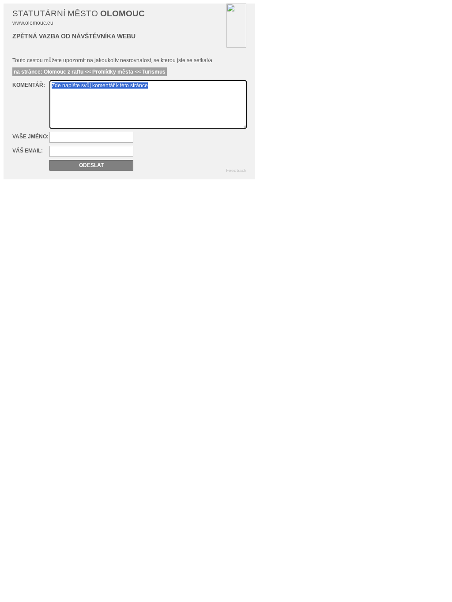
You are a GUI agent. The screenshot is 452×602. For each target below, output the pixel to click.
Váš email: (27, 151)
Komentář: (28, 85)
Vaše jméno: (30, 137)
